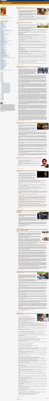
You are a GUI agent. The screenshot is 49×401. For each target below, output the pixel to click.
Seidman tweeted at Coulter (37, 180)
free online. (23, 272)
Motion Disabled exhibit (2, 53)
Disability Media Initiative (2, 39)
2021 (1, 75)
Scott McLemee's (19, 231)
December (2, 81)
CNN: (18, 158)
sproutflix (1, 69)
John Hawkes (28, 10)
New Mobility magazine (2, 56)
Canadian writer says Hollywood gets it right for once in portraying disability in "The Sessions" (32, 122)
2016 (1, 78)
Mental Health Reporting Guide (3, 52)
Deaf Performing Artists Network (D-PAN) (4, 34)
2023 (1, 74)
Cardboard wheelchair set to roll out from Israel (24, 22)
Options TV (1, 58)
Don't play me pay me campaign (3, 43)
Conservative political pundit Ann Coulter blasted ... (5, 85)
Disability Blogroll (2, 36)
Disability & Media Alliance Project (3, 35)
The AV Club (24, 67)
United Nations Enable (2, 66)
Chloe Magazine (2, 31)
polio (27, 11)
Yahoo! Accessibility (2, 68)
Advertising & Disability (2, 24)
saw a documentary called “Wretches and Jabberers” (26, 337)
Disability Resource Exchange (3, 40)
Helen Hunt (31, 10)
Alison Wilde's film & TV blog (3, 25)
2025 (1, 73)
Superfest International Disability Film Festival (4, 63)
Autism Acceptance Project (3, 28)
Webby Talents (1, 67)
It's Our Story (1, 48)
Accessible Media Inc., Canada (3, 23)
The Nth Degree (2, 64)
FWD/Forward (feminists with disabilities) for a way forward (6, 44)
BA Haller (4, 102)
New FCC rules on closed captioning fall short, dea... (6, 90)
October (2, 82)
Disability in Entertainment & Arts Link (4, 42)
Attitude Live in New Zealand (3, 27)
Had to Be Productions (2, 45)
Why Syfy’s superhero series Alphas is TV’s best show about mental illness (29, 66)
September (3, 93)
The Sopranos (23, 73)
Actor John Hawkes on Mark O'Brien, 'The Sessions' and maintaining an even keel (30, 271)
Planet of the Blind (2, 60)
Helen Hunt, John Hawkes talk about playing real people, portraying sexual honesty (30, 7)
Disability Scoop (2, 41)
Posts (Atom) (21, 399)
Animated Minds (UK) (2, 26)
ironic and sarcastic (23, 264)
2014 (1, 79)
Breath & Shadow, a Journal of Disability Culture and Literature (6, 30)
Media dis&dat (6, 3)
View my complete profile (2, 111)
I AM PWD (1, 46)
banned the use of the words (23, 196)
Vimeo (21, 212)
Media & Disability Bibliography (3, 51)
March (2, 96)
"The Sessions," (23, 10)
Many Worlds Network (2, 50)
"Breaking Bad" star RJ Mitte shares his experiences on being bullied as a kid (29, 157)
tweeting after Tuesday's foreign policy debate (31, 173)
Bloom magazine (2, 29)
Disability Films (1, 37)
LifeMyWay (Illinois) (2, 49)
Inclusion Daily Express (2, 47)
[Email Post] (22, 64)
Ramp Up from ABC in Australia (3, 61)
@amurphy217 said (44, 184)
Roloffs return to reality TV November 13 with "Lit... (5, 92)
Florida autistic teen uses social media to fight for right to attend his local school (30, 313)
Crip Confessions (2, 32)
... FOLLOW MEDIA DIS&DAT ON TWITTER (4, 21)
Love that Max (33, 178)
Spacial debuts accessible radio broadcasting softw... (6, 91)
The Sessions (32, 275)
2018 (1, 77)
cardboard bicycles (35, 29)
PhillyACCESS (1, 59)
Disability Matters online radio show (3, 38)
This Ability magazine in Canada (3, 65)
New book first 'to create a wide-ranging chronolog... (5, 86)
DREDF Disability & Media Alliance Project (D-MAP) (5, 33)
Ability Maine (1, 22)
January (2, 97)
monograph (38, 246)
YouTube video (43, 201)
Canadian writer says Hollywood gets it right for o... (5, 84)
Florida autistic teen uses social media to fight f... (5, 87)
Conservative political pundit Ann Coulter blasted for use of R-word (28, 170)
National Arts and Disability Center (3, 55)
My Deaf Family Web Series (3, 54)
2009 (1, 99)
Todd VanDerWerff (20, 67)
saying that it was (32, 185)
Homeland (27, 73)
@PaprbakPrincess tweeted (21, 195)
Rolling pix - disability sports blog (3, 62)
